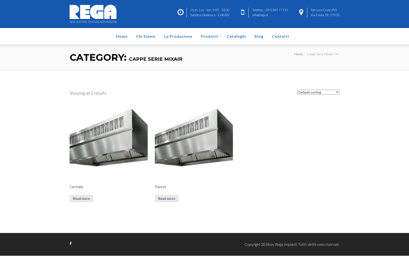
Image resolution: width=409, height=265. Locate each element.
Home (122, 36)
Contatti (280, 36)
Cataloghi (236, 36)
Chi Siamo (146, 36)
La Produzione (178, 36)
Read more (81, 198)
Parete (160, 187)
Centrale (76, 187)
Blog (258, 36)
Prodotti (209, 36)
